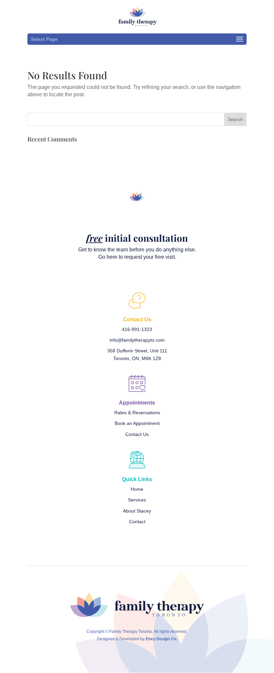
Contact (137, 521)
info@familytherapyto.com (137, 340)
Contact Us (137, 434)
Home (137, 489)
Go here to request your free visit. (137, 257)
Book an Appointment (137, 423)
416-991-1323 (137, 329)
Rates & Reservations (137, 412)
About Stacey (137, 511)
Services (137, 499)
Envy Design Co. (161, 639)
